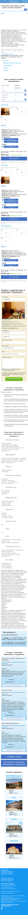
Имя (3, 351)
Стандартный (4, 104)
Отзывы (5, 70)
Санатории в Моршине (7, 872)
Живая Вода (14, 841)
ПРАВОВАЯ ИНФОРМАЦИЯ (7, 904)
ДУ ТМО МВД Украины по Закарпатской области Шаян (14, 776)
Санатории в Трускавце (7, 871)
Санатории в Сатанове (7, 880)
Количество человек (7, 340)
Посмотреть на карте (7, 53)
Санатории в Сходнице (7, 874)
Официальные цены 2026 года (12, 63)
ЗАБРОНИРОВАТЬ (14, 158)
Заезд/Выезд (5, 330)
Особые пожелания (6, 357)
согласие (9, 369)
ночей (3, 91)
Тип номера (5, 297)
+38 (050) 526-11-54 (11, 888)
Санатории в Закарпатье (7, 878)
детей (3, 99)
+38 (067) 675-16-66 (11, 885)
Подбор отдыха (14, 1)
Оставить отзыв (14, 757)
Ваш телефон (5, 345)
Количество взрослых (5, 96)
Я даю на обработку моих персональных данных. (12, 370)
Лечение (5, 68)
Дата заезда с (5, 85)
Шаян (14, 797)
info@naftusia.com (9, 893)
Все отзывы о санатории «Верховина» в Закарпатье (14, 763)
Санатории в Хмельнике (7, 879)
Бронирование (7, 65)
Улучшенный (4, 165)
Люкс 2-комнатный (6, 225)
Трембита (14, 819)
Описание (6, 60)
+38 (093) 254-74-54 (8, 887)
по (2, 88)
